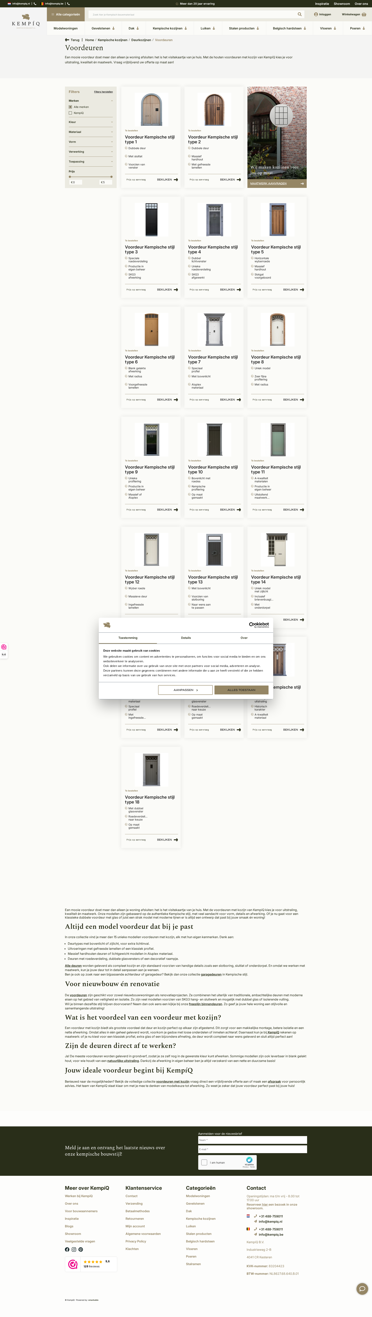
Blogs (69, 1226)
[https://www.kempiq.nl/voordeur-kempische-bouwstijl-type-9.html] (151, 440)
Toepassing (76, 161)
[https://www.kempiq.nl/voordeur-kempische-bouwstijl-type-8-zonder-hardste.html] (277, 330)
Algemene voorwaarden (143, 1234)
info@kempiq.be (54, 3)
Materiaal (75, 131)
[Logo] (26, 21)
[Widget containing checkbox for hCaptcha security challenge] (227, 1162)
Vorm (72, 141)
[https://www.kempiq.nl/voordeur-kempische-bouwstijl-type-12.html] (151, 550)
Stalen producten (242, 28)
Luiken (206, 28)
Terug (75, 39)
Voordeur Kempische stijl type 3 (150, 249)
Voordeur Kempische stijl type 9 (150, 469)
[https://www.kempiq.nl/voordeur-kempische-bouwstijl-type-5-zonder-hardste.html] (277, 220)
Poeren (355, 28)
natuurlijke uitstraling (123, 1061)
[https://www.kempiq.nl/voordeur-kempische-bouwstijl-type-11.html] (277, 440)
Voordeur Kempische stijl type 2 (213, 139)
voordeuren (78, 995)
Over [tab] (244, 638)
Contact (132, 1196)
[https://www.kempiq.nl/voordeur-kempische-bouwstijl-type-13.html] (214, 550)
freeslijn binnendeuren (205, 1004)
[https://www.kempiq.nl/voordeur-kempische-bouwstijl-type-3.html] (151, 220)
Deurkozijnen (141, 40)
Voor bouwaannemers (81, 1211)
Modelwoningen (66, 28)
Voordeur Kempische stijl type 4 (213, 249)
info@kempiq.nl (21, 3)
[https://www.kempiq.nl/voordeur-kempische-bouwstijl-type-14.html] (277, 550)
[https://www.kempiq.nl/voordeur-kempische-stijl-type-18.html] (151, 770)
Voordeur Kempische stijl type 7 (213, 359)
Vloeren (326, 28)
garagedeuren (211, 974)
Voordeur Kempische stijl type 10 (213, 469)
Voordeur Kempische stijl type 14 (276, 579)
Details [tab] (186, 638)
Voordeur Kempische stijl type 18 (150, 799)
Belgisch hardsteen (287, 28)
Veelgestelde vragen (80, 1241)
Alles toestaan (241, 690)
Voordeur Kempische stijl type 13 (213, 579)
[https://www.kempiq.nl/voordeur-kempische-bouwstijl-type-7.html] (214, 330)
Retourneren (135, 1219)
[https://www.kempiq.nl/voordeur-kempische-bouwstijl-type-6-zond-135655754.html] (277, 660)
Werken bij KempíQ (79, 1196)
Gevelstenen (101, 28)
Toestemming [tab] (127, 638)
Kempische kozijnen (168, 28)
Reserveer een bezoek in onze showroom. (272, 1206)
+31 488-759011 (271, 1216)
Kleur (72, 122)
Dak (131, 28)
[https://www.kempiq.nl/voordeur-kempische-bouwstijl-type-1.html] (151, 110)
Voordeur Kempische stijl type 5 (276, 249)
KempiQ (79, 112)
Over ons (361, 4)
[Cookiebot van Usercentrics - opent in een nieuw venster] (252, 625)
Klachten (132, 1249)
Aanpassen (183, 690)
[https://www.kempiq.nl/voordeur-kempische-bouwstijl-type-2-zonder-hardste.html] (214, 110)
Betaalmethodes (138, 1211)
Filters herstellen (103, 92)
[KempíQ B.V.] (277, 1242)
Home (89, 40)
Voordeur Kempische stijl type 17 (276, 689)
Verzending (134, 1203)
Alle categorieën (68, 14)
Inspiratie (322, 4)
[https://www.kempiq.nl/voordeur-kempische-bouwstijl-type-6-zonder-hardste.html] (151, 330)
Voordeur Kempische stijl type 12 (150, 579)
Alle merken (81, 106)
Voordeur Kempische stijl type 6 (150, 359)
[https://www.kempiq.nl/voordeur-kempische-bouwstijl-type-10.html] (214, 440)
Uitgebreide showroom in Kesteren (197, 3)
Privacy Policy (136, 1241)
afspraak (274, 1081)
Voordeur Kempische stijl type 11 (276, 469)
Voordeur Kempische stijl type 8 (276, 359)
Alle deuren (73, 966)
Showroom (342, 4)
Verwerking (76, 151)
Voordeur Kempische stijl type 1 (150, 139)
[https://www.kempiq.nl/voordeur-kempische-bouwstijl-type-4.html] (214, 220)
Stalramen (193, 1264)
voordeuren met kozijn (172, 1081)
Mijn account (135, 1226)
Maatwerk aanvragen (268, 183)
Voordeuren (164, 40)
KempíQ (273, 1032)
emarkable (93, 1300)
